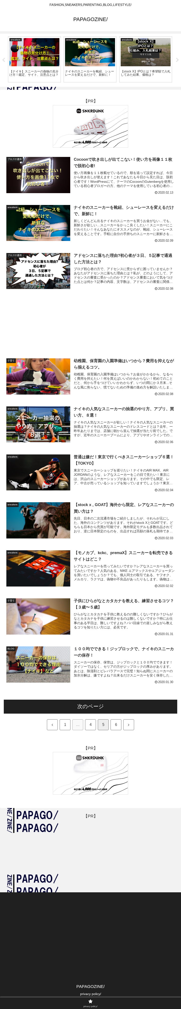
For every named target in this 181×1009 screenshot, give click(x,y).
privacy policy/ (90, 994)
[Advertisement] (90, 318)
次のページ (90, 706)
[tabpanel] (34, 59)
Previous (3, 60)
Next (177, 60)
